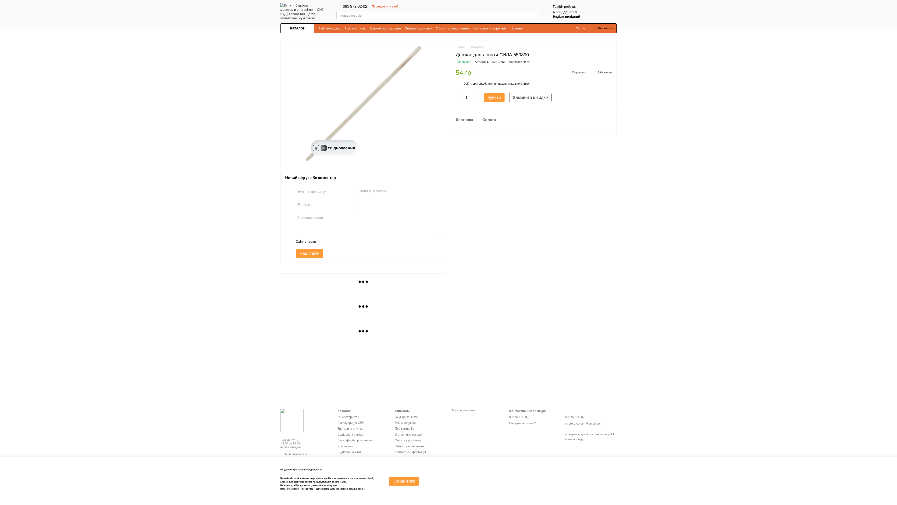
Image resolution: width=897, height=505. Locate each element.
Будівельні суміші (350, 434)
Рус (584, 28)
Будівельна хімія (350, 452)
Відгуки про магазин (385, 28)
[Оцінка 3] (338, 241)
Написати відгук (519, 62)
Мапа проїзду (574, 439)
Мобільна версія (296, 454)
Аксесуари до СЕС (351, 423)
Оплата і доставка (418, 28)
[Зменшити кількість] (459, 97)
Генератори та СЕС (351, 417)
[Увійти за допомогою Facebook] (392, 191)
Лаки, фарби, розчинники (355, 440)
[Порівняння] (588, 11)
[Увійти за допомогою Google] (399, 191)
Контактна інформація (490, 28)
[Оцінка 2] (331, 241)
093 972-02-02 (355, 6)
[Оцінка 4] (346, 241)
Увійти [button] (468, 83)
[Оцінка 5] (353, 241)
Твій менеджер (330, 28)
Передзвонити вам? (385, 6)
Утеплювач (345, 446)
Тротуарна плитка (350, 428)
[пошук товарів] (534, 15)
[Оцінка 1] (323, 241)
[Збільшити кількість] (473, 97)
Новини (516, 28)
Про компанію (356, 28)
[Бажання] (601, 11)
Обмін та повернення (452, 28)
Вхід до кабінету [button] (406, 417)
